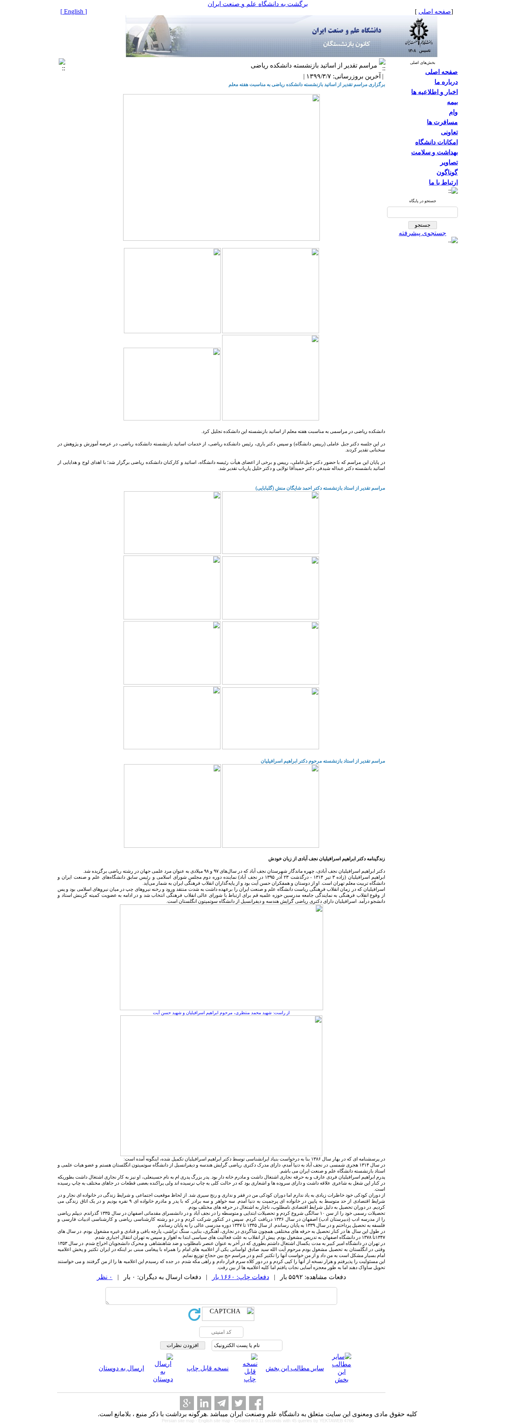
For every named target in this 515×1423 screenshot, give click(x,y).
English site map (214, 1420)
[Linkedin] (204, 1403)
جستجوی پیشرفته (422, 233)
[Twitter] (239, 1403)
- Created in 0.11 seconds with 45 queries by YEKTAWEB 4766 (292, 1420)
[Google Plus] (187, 1403)
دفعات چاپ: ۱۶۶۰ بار (240, 1276)
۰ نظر (105, 1276)
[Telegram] (221, 1403)
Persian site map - (180, 1420)
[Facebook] (256, 1403)
